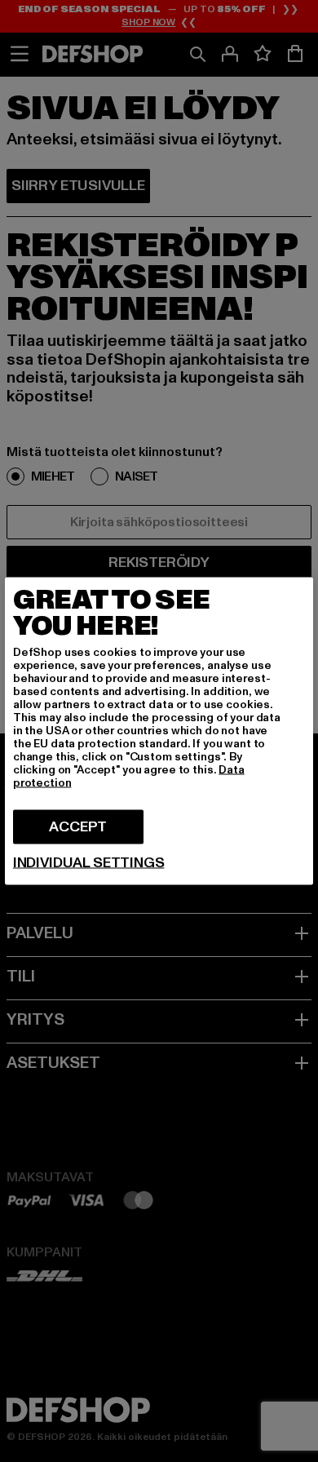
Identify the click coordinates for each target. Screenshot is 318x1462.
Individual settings (89, 863)
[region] (159, 731)
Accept (78, 827)
